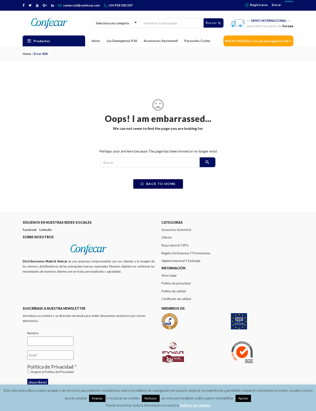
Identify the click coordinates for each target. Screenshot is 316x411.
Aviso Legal (169, 275)
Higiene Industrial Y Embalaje (180, 261)
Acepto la (52, 372)
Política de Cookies (195, 405)
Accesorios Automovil (161, 41)
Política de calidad (173, 291)
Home (27, 54)
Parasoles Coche (197, 41)
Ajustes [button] (243, 398)
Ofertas (166, 237)
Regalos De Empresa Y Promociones (185, 253)
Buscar (212, 23)
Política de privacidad (176, 283)
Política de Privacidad (59, 372)
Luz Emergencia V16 (122, 41)
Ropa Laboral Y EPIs (175, 245)
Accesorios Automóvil (176, 230)
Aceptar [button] (97, 398)
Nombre (32, 333)
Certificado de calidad (176, 299)
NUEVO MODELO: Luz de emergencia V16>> (258, 41)
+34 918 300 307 (120, 5)
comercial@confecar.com (81, 5)
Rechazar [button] (151, 398)
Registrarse (259, 5)
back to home (160, 184)
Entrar (276, 5)
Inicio (96, 41)
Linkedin (45, 230)
